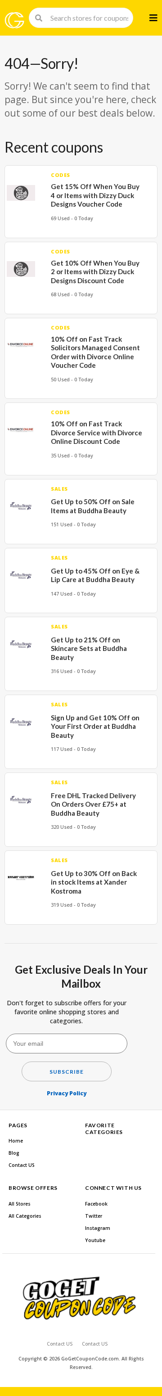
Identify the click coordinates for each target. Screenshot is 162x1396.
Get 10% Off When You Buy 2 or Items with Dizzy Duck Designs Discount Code (95, 272)
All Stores (20, 1204)
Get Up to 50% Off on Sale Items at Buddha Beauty (93, 506)
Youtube (95, 1240)
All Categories (25, 1216)
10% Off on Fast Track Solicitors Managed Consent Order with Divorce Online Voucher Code (95, 352)
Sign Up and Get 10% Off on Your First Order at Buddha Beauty (95, 726)
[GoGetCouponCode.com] (14, 20)
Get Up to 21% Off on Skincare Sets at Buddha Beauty (89, 648)
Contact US (22, 1165)
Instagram (97, 1228)
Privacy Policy (66, 1093)
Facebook (96, 1204)
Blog (14, 1153)
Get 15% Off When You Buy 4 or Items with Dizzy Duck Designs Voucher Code (95, 195)
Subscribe (67, 1071)
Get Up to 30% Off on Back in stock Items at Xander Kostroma (94, 882)
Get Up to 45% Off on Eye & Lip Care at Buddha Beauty (95, 575)
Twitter (93, 1216)
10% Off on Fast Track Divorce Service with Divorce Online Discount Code (96, 432)
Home (16, 1141)
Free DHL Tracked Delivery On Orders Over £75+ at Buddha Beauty (93, 804)
